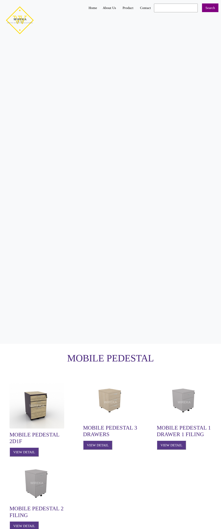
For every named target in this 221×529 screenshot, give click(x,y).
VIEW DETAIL (24, 452)
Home (93, 8)
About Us (109, 8)
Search (210, 8)
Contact (145, 8)
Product (128, 8)
